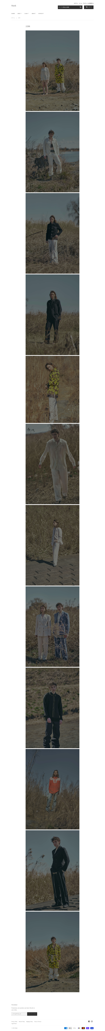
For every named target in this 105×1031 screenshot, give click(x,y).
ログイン (76, 3)
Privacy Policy (14, 1022)
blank (13, 5)
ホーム (13, 18)
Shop (19, 14)
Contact (41, 14)
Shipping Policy (29, 1022)
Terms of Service (37, 1022)
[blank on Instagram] (92, 1022)
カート (90, 7)
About (33, 14)
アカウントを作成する (88, 3)
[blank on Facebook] (89, 1022)
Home (13, 14)
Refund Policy (22, 1022)
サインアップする (32, 1014)
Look (26, 14)
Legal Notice (14, 1024)
